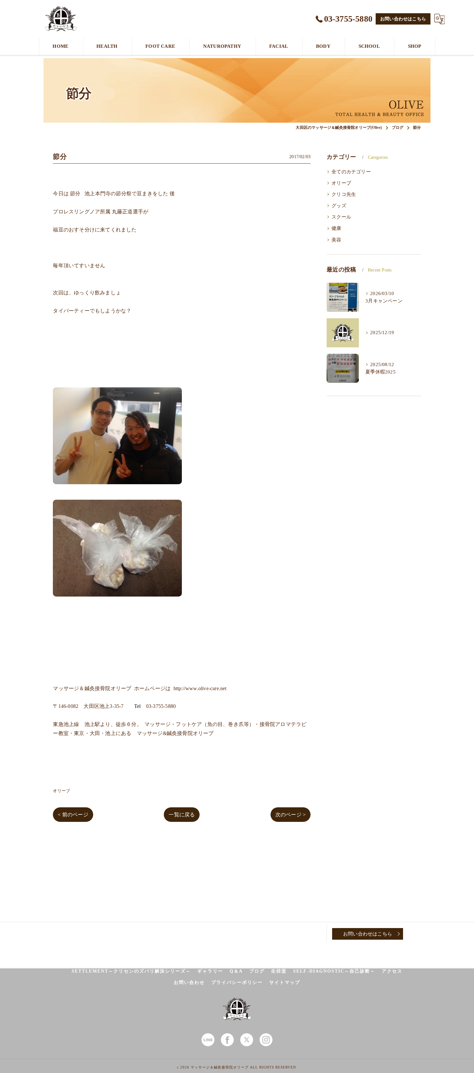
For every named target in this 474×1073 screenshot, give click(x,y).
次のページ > (290, 814)
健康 (336, 228)
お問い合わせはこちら (403, 18)
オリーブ (61, 790)
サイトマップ (284, 982)
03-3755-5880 (161, 706)
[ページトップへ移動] (419, 933)
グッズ (338, 205)
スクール (341, 217)
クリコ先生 (343, 194)
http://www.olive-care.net (200, 688)
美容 (336, 239)
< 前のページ (73, 814)
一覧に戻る (182, 814)
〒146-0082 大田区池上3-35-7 (88, 706)
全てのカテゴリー (351, 171)
